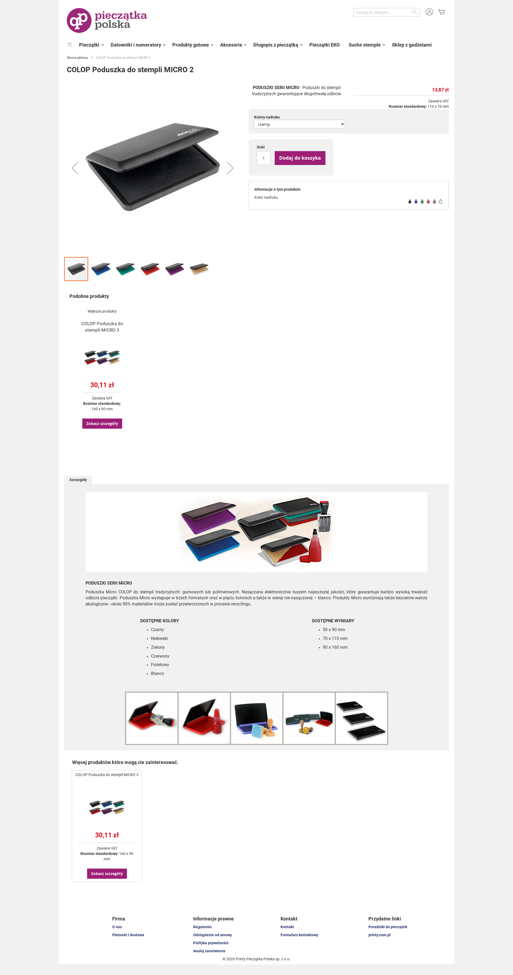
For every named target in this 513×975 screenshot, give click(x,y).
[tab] (78, 480)
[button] (75, 167)
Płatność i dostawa (128, 935)
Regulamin (202, 927)
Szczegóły (78, 480)
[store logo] (107, 20)
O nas (117, 927)
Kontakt (287, 927)
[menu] (256, 45)
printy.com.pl (379, 935)
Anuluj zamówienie (209, 951)
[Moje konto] (429, 12)
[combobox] (386, 12)
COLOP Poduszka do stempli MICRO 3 (106, 775)
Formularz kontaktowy (299, 935)
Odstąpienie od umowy (212, 935)
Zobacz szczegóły (102, 423)
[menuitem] (70, 44)
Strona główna (77, 58)
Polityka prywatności (210, 943)
